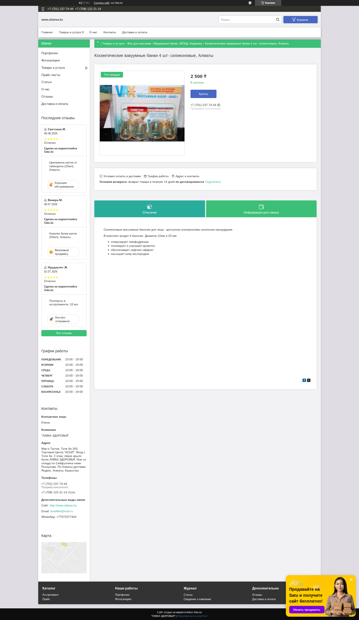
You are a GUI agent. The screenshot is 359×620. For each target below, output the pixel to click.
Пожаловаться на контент (192, 616)
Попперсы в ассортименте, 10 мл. (64, 302)
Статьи (46, 82)
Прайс (46, 599)
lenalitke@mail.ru (61, 511)
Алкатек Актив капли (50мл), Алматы (63, 235)
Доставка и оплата (134, 32)
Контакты (109, 32)
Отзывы (47, 96)
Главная (47, 32)
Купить (203, 94)
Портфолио (49, 53)
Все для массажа (139, 43)
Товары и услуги (70, 32)
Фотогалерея (50, 60)
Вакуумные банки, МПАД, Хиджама (178, 43)
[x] (308, 381)
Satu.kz (198, 612)
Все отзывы (64, 333)
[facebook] (304, 381)
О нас (93, 32)
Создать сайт (102, 2)
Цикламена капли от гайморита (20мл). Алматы (63, 166)
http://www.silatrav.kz (63, 505)
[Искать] (277, 19)
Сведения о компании (197, 599)
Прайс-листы (50, 75)
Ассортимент (50, 594)
